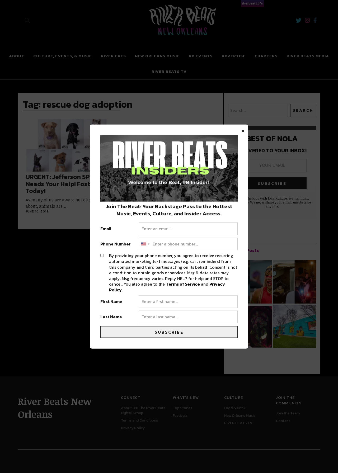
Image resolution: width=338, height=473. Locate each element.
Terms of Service (183, 284)
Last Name (111, 317)
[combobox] (145, 244)
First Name (111, 302)
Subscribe (169, 332)
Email (106, 229)
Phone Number (115, 244)
